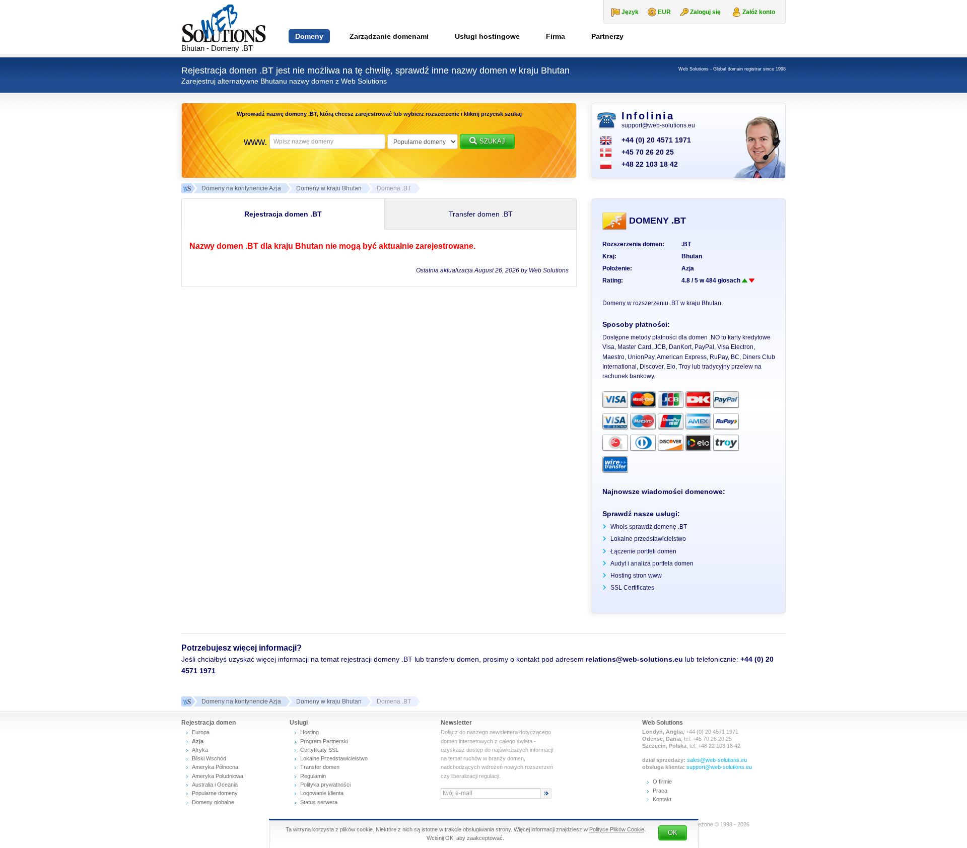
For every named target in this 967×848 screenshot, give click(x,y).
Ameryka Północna (215, 767)
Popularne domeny (215, 793)
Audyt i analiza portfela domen (652, 563)
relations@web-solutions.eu (634, 659)
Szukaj (492, 141)
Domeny (309, 36)
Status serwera (318, 802)
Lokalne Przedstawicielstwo (334, 758)
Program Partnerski (324, 741)
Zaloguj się (705, 12)
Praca (660, 791)
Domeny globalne (213, 802)
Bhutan (691, 256)
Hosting (309, 732)
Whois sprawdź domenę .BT (648, 526)
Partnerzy (607, 36)
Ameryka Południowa (217, 776)
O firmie (662, 782)
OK (672, 832)
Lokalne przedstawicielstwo (648, 538)
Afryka (200, 750)
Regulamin (313, 776)
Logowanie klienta (321, 793)
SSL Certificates (632, 587)
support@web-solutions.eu (658, 125)
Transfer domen (319, 767)
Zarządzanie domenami (389, 36)
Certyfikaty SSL (319, 750)
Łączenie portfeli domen (643, 551)
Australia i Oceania (215, 785)
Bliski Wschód (209, 758)
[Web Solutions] (186, 701)
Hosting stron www (636, 575)
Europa (201, 732)
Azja (687, 268)
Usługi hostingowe (487, 36)
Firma (555, 36)
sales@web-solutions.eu (717, 760)
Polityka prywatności (325, 785)
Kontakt (662, 799)
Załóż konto (758, 12)
